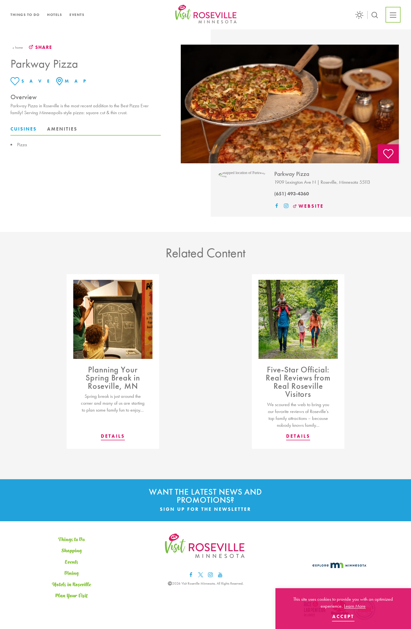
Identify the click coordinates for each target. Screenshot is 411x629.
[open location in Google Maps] (242, 174)
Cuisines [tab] (23, 129)
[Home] (206, 14)
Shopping (71, 551)
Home (19, 47)
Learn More (355, 606)
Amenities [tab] (62, 129)
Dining (71, 573)
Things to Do (24, 14)
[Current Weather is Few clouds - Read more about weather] (361, 15)
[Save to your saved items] (388, 154)
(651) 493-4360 (291, 194)
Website (311, 206)
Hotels (54, 14)
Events (76, 14)
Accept (343, 616)
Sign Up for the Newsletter (205, 509)
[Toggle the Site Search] (375, 14)
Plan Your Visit (71, 596)
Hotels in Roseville (71, 585)
